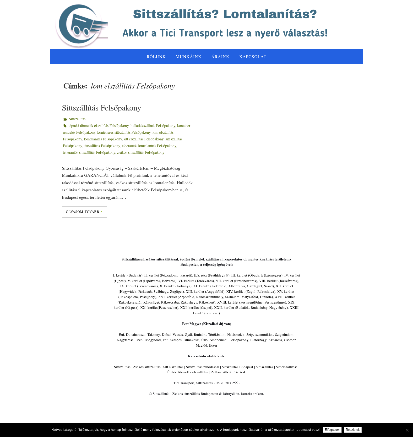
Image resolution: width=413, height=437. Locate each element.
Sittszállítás (77, 118)
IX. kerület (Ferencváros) (139, 285)
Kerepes (175, 339)
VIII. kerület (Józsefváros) (278, 280)
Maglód (201, 345)
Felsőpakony (238, 339)
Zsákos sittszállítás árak (228, 372)
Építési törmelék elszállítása (187, 372)
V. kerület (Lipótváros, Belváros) (152, 280)
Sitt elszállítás (173, 366)
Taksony (153, 334)
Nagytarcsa (125, 339)
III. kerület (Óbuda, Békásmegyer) (257, 275)
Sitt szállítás (264, 366)
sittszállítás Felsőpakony (102, 145)
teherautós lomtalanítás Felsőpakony (149, 145)
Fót (165, 339)
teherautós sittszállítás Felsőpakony (89, 152)
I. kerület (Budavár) (127, 275)
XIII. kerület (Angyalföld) (205, 291)
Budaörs (200, 334)
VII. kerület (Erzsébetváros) (236, 280)
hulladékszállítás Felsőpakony (152, 125)
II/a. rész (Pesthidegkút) (211, 275)
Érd (121, 334)
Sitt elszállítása (287, 366)
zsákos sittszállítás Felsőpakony (140, 152)
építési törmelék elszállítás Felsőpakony (99, 125)
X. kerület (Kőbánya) (175, 285)
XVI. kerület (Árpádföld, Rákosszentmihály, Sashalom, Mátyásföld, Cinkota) (215, 296)
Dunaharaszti (136, 334)
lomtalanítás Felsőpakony (103, 138)
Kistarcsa (275, 339)
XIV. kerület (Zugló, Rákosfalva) (250, 291)
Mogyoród (153, 339)
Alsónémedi (219, 339)
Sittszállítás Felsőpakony (101, 107)
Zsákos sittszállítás (147, 366)
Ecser (213, 345)
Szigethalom (284, 334)
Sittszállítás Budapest (237, 366)
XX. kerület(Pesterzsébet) (159, 307)
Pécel (139, 339)
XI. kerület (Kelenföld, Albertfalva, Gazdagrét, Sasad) (233, 285)
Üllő (204, 339)
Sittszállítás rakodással (202, 366)
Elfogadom (332, 429)
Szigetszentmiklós (259, 334)
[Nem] (407, 430)
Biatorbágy (258, 339)
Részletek (353, 429)
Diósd (166, 334)
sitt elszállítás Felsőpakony (143, 138)
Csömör (289, 339)
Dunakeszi (191, 339)
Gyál (188, 334)
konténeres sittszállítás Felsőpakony (124, 132)
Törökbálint (216, 334)
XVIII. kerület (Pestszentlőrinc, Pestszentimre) (251, 302)
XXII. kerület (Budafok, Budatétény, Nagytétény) (251, 307)
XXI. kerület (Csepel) (196, 307)
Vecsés (178, 334)
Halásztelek (236, 334)
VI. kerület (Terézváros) (196, 280)
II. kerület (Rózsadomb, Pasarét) (168, 275)
